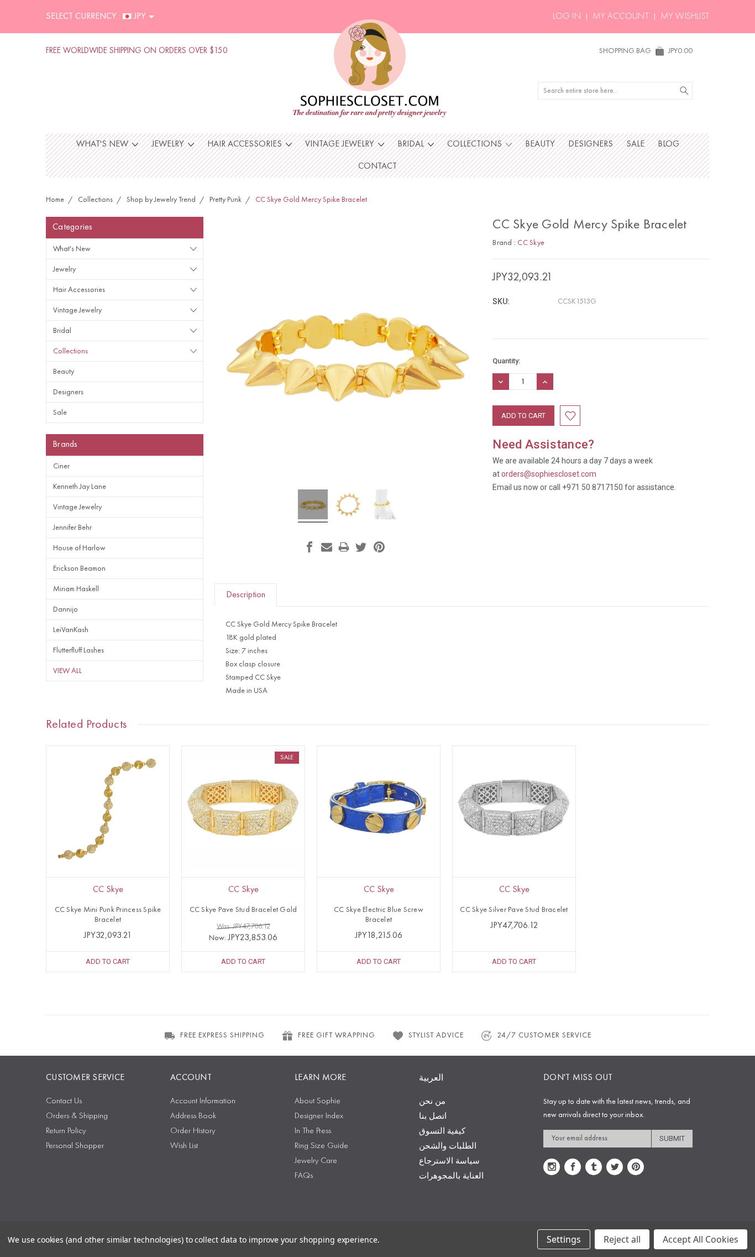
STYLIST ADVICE (436, 1035)
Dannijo (65, 609)
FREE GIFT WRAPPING (336, 1035)
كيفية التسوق (442, 1132)
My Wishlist (684, 16)
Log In (567, 16)
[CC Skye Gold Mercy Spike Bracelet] (313, 506)
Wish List (184, 1146)
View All (67, 671)
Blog (668, 144)
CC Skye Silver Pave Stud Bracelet (514, 910)
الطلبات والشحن (447, 1147)
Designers (590, 144)
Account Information (202, 1101)
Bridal (411, 144)
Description (245, 595)
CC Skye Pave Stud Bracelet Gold (243, 910)
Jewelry (168, 144)
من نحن (432, 1102)
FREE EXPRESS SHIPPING (222, 1035)
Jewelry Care (316, 1161)
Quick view (107, 832)
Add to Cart (108, 961)
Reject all (622, 1239)
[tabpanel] (108, 858)
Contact (377, 166)
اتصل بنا (433, 1117)
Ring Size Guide (321, 1146)
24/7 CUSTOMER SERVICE (544, 1035)
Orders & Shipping (77, 1116)
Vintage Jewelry (340, 144)
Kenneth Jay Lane (79, 487)
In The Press (313, 1131)
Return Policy (66, 1131)
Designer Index (319, 1116)
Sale (635, 144)
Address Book (193, 1116)
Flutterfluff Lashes (78, 650)
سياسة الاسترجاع (449, 1161)
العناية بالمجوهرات (451, 1176)
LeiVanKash (70, 630)
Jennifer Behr (72, 527)
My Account (621, 16)
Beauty (540, 144)
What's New (103, 144)
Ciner (61, 466)
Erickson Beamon (79, 568)
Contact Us (64, 1101)
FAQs (304, 1176)
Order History (192, 1131)
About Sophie (317, 1101)
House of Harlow (79, 548)
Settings (564, 1239)
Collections (475, 144)
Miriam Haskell (76, 589)
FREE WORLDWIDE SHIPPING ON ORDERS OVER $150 (137, 51)
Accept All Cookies (700, 1239)
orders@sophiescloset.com (548, 474)
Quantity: (506, 361)
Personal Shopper (75, 1146)
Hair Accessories (245, 144)
